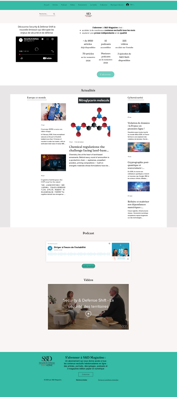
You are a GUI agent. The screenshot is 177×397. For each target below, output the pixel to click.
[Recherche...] (54, 14)
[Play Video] (88, 314)
